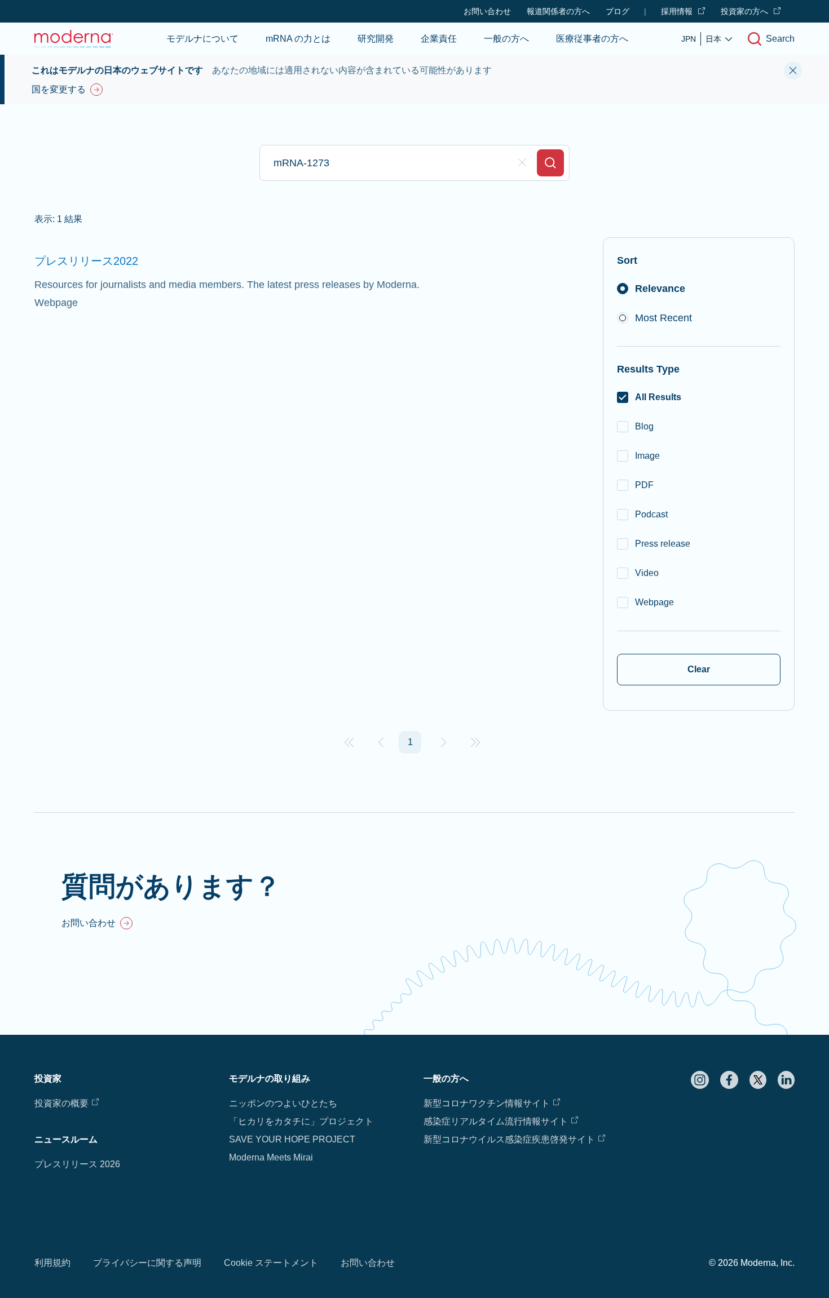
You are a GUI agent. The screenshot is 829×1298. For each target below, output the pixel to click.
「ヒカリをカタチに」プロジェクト (301, 1121)
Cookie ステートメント (271, 1263)
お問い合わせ (487, 11)
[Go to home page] (74, 38)
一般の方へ (506, 38)
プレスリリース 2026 (77, 1164)
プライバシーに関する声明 (147, 1263)
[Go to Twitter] (757, 1080)
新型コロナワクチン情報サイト (487, 1103)
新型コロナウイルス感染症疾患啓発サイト (509, 1139)
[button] (349, 742)
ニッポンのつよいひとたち (283, 1103)
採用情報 (677, 11)
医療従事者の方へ (592, 38)
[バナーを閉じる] (793, 70)
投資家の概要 (61, 1103)
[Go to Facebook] (729, 1080)
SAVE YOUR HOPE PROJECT (292, 1139)
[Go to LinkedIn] (786, 1080)
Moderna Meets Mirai (271, 1157)
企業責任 (439, 38)
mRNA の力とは (298, 38)
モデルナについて (202, 38)
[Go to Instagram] (700, 1080)
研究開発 (376, 38)
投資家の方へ (744, 11)
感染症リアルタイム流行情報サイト (496, 1121)
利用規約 (52, 1263)
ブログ (617, 11)
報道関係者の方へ (558, 11)
